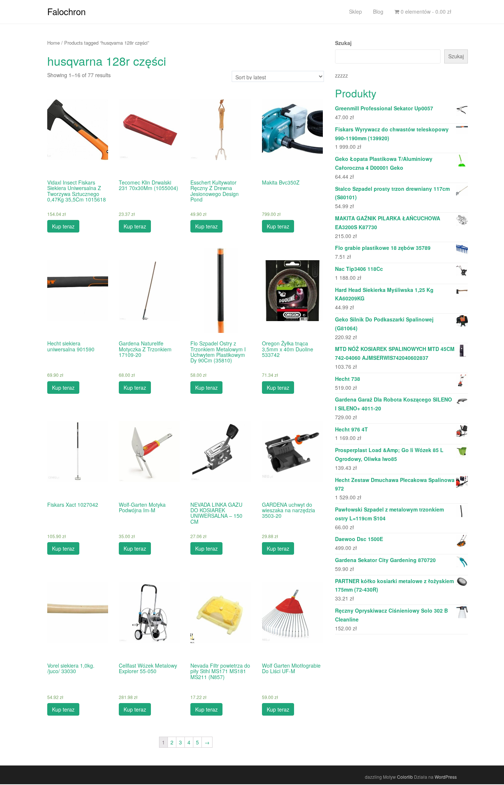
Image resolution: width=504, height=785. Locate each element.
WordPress (446, 777)
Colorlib (405, 777)
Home (53, 42)
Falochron (66, 11)
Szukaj (343, 43)
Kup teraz (63, 226)
